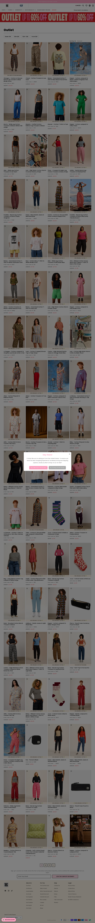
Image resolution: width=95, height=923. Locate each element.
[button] (8, 920)
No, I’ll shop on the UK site (57, 467)
